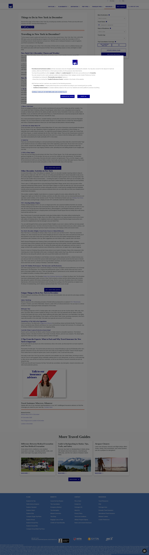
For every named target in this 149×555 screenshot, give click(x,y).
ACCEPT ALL (84, 96)
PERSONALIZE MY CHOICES (67, 96)
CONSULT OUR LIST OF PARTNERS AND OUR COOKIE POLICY (49, 92)
